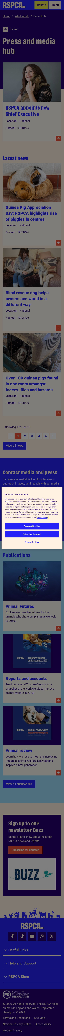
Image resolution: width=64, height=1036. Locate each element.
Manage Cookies (32, 542)
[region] (32, 518)
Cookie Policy (42, 518)
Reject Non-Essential (32, 534)
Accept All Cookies (32, 526)
